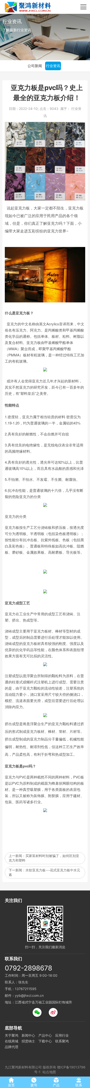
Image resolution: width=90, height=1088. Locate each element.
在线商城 (11, 1041)
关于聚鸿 (11, 1035)
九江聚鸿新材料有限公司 (23, 1067)
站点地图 (49, 1072)
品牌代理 (11, 1047)
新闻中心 (28, 1035)
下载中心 (45, 1041)
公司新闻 (35, 66)
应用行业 (62, 1035)
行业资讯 (53, 66)
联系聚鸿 (62, 1041)
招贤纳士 (28, 1041)
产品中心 (45, 1035)
